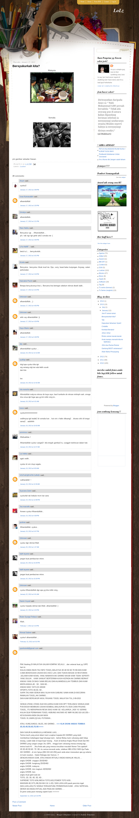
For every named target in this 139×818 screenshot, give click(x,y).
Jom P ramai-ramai (109, 313)
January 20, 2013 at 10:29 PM (30, 563)
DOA (100, 267)
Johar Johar (106, 333)
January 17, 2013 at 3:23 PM (29, 290)
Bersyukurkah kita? (26, 66)
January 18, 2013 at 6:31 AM (29, 401)
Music (101, 276)
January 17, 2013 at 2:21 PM (29, 221)
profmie (23, 522)
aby (21, 344)
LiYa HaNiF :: (25, 247)
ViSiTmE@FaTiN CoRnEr (30, 475)
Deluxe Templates (88, 815)
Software (102, 282)
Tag (100, 285)
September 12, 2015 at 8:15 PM (30, 796)
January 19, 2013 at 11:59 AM (30, 484)
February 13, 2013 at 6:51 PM (30, 641)
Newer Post (17, 806)
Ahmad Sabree (25, 633)
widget (123, 177)
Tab (103, 320)
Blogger (116, 406)
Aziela (22, 262)
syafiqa (22, 360)
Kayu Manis (24, 328)
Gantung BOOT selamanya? (112, 348)
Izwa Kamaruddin (26, 197)
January (105, 310)
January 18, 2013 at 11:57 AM (30, 447)
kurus (22, 408)
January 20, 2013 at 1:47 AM (29, 547)
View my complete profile (108, 86)
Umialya (23, 212)
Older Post (87, 806)
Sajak (101, 279)
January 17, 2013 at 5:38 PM (29, 337)
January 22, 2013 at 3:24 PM (29, 610)
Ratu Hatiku (24, 228)
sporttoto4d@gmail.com (29, 648)
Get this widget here (104, 243)
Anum (22, 181)
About (89, 2)
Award (101, 259)
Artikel (101, 256)
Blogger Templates (64, 815)
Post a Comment (19, 802)
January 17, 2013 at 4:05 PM (29, 305)
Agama (101, 253)
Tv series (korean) (105, 287)
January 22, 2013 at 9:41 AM (29, 594)
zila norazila (24, 389)
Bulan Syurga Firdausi (28, 617)
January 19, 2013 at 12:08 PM (30, 500)
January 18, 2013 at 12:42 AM (30, 383)
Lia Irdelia (23, 454)
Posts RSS (97, 2)
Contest (102, 265)
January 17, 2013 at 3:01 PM (29, 255)
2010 (102, 363)
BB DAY (102, 262)
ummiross (23, 432)
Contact (106, 2)
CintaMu (105, 326)
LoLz (118, 10)
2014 (102, 301)
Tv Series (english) (106, 290)
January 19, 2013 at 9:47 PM (29, 531)
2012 (102, 357)
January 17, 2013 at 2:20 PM (29, 205)
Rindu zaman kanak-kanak (111, 336)
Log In (114, 2)
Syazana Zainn (25, 491)
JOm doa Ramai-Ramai (110, 345)
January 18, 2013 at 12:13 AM (30, 353)
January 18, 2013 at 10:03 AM (30, 425)
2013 (102, 304)
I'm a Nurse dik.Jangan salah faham (112, 159)
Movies (101, 273)
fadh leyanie (24, 554)
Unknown (23, 297)
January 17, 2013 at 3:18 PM (29, 274)
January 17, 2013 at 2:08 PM (29, 190)
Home (82, 2)
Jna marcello (25, 507)
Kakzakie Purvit (26, 281)
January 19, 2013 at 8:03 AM (29, 468)
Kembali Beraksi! (108, 330)
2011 (102, 360)
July (103, 307)
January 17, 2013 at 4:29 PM (29, 321)
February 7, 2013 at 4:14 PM (29, 626)
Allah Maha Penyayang (110, 352)
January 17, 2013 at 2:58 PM (29, 240)
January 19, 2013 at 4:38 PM (29, 515)
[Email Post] (34, 164)
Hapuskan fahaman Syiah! (111, 323)
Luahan (23, 166)
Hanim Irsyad (25, 601)
